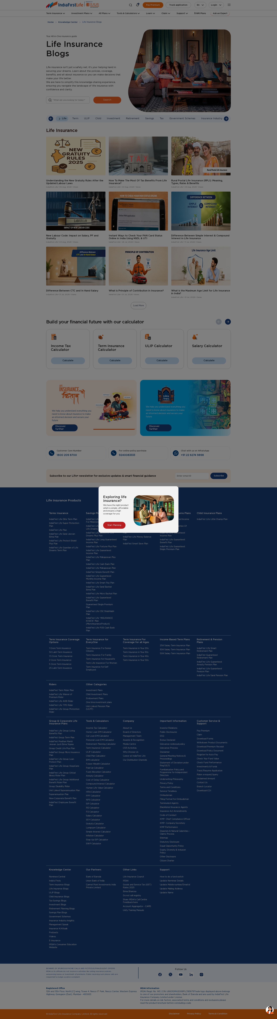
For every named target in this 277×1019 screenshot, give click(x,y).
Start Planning (114, 525)
